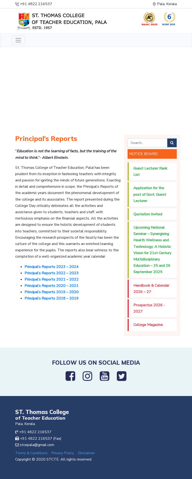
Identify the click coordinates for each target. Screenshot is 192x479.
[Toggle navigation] (18, 40)
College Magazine (148, 324)
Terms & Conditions (31, 453)
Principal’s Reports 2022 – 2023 (52, 273)
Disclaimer (86, 453)
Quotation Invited (147, 214)
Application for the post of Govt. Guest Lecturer (149, 194)
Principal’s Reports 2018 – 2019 (52, 298)
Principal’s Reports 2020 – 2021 (52, 285)
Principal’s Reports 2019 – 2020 (52, 292)
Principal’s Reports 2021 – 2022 (52, 279)
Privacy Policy (62, 453)
